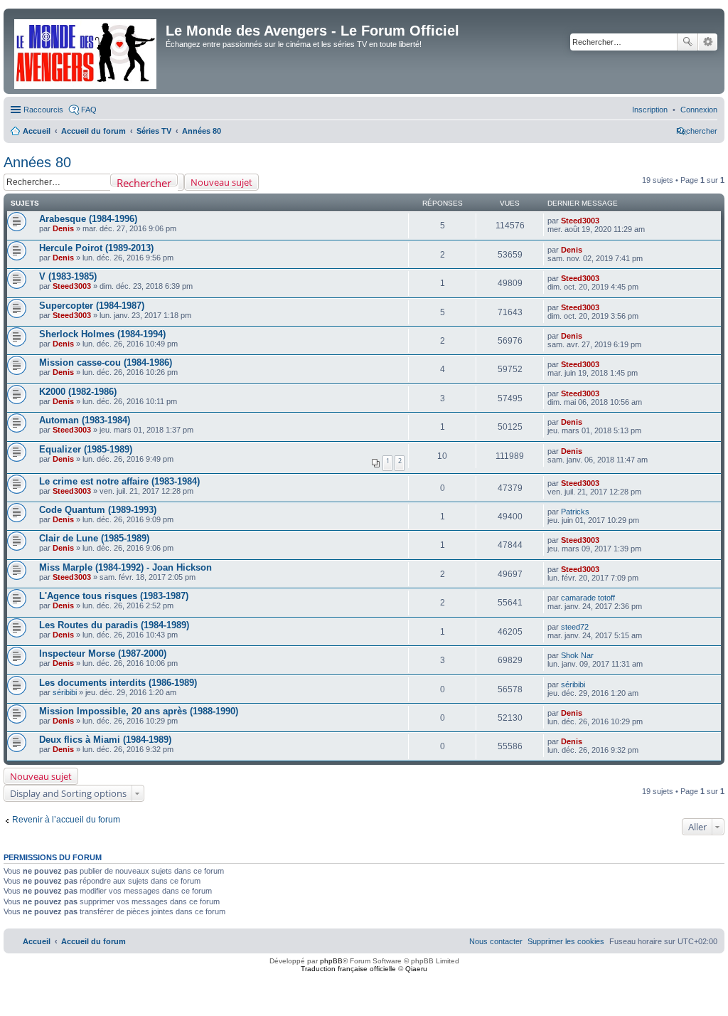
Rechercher (687, 42)
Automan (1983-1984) (84, 420)
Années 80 (37, 162)
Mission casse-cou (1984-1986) (105, 362)
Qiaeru (416, 969)
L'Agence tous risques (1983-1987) (113, 596)
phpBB (331, 961)
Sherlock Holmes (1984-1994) (102, 334)
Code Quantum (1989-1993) (97, 509)
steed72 (575, 627)
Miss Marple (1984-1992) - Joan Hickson (125, 567)
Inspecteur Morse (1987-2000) (102, 653)
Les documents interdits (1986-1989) (118, 682)
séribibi (65, 692)
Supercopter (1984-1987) (91, 305)
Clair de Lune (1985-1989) (94, 538)
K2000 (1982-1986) (78, 391)
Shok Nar (577, 655)
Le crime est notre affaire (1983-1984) (119, 481)
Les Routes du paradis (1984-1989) (114, 625)
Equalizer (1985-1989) (85, 449)
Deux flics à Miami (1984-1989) (105, 739)
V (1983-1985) (68, 276)
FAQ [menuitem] (89, 109)
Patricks (575, 511)
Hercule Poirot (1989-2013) (96, 248)
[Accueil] (86, 51)
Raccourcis (43, 109)
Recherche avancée (707, 42)
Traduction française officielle (348, 969)
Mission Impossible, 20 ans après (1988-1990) (138, 711)
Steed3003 (580, 220)
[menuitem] (698, 109)
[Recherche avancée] (181, 182)
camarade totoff (588, 597)
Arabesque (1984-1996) (88, 218)
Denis (63, 228)
